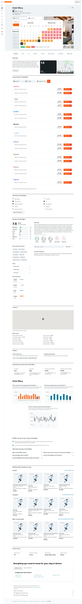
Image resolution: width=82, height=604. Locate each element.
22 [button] (39, 38)
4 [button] (27, 32)
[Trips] (2, 28)
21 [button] (36, 38)
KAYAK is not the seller (18, 590)
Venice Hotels (43, 601)
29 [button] (39, 40)
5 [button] (30, 32)
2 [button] (21, 32)
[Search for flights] (2, 5)
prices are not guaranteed (36, 587)
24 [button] (24, 40)
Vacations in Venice (56, 575)
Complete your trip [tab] (18, 567)
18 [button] (27, 38)
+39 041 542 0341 (16, 14)
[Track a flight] (2, 22)
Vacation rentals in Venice (38, 576)
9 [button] (21, 35)
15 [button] (48, 35)
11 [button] (27, 35)
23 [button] (21, 40)
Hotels (19, 601)
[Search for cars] (2, 10)
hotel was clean (16, 257)
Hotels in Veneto (37, 601)
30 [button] (21, 43)
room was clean (16, 252)
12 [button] (30, 35)
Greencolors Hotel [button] (47, 509)
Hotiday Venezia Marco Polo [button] (64, 484)
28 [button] (36, 40)
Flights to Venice (18, 575)
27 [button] (33, 40)
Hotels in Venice (18, 576)
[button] (2, 2)
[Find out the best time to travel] (2, 25)
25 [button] (27, 40)
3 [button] (24, 32)
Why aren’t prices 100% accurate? (21, 595)
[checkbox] (18, 280)
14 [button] (36, 35)
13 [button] (33, 35)
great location (15, 254)
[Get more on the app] (2, 16)
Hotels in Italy (30, 601)
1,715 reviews (20, 11)
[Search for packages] (2, 13)
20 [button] (33, 38)
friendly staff (22, 257)
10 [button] (24, 35)
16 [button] (21, 38)
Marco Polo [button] (30, 486)
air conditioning (24, 259)
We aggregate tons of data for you (21, 593)
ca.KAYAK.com (14, 601)
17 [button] (24, 38)
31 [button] (24, 43)
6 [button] (33, 32)
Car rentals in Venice (37, 575)
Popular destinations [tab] (28, 567)
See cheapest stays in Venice (68, 494)
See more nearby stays (69, 470)
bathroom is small (16, 259)
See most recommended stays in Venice (66, 519)
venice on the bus (23, 252)
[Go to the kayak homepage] (8, 2)
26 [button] (30, 40)
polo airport (15, 249)
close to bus (22, 254)
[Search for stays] (2, 8)
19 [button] (30, 38)
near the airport (21, 249)
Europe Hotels (24, 601)
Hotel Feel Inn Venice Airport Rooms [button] (20, 484)
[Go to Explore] (2, 20)
